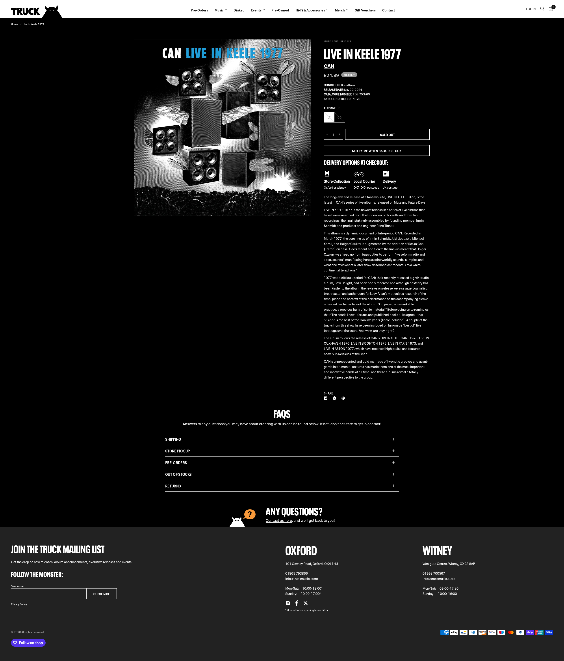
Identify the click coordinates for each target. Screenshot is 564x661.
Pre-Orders (199, 9)
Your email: (18, 586)
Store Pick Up (177, 450)
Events (256, 9)
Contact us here (279, 520)
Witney (437, 549)
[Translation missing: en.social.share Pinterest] (344, 398)
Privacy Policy (19, 604)
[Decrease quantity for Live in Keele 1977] (327, 134)
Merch (340, 9)
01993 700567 (434, 573)
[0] (550, 9)
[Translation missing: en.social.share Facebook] (326, 398)
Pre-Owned (280, 9)
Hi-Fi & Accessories (310, 9)
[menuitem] (199, 9)
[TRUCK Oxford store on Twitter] (305, 604)
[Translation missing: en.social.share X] (335, 398)
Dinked (239, 9)
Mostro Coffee (295, 610)
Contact (388, 9)
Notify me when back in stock (376, 150)
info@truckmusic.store (301, 578)
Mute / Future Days (337, 41)
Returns (173, 485)
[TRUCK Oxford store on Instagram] (288, 604)
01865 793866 (296, 573)
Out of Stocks (178, 474)
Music (219, 9)
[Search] (542, 9)
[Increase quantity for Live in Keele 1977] (339, 134)
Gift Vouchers (365, 9)
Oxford (301, 549)
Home (14, 24)
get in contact (369, 423)
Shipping (173, 439)
